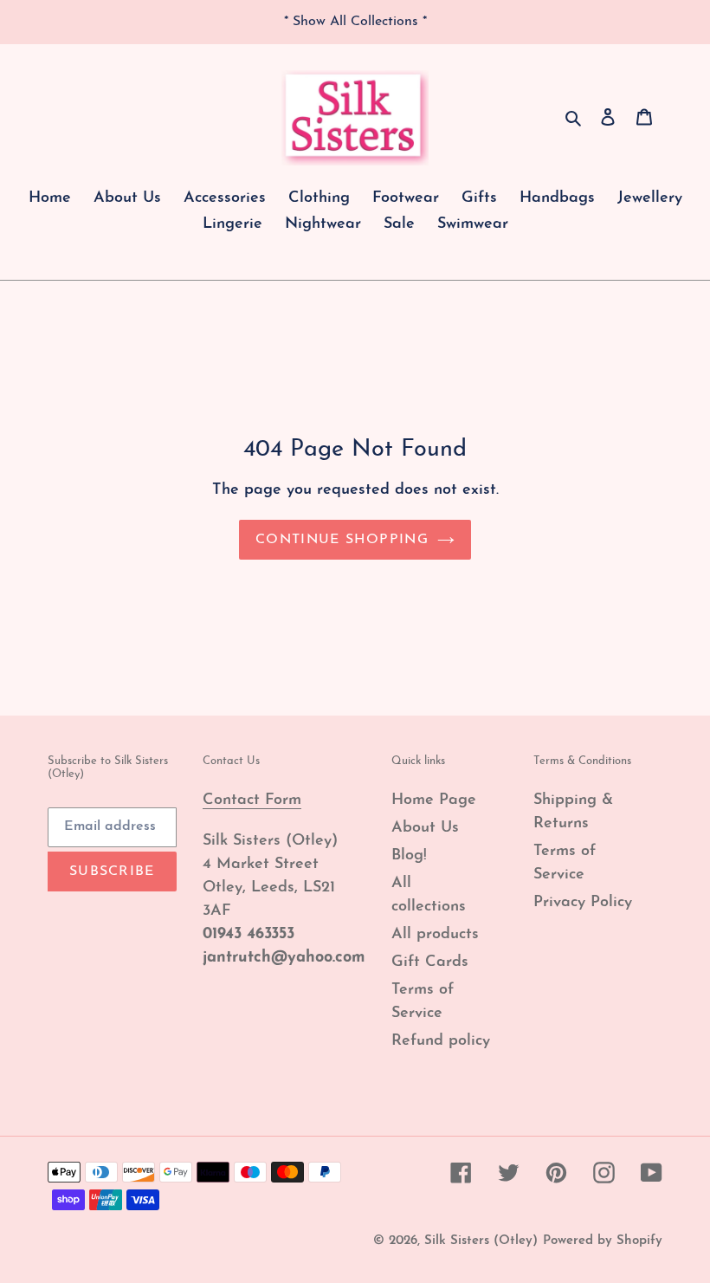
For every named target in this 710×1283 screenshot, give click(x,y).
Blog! (409, 856)
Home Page (433, 800)
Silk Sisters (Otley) (481, 1240)
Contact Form (252, 800)
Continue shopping (342, 540)
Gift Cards (429, 962)
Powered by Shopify (602, 1240)
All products (435, 935)
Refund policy (440, 1041)
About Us (425, 828)
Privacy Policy (582, 902)
